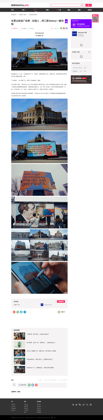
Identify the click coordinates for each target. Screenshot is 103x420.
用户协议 (39, 408)
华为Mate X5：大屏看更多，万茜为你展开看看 (40, 367)
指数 (69, 10)
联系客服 (39, 412)
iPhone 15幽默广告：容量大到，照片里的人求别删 (41, 351)
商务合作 (26, 408)
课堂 (79, 10)
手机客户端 (13, 408)
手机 (85, 71)
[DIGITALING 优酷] (91, 405)
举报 (52, 28)
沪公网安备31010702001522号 (43, 417)
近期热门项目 (23, 14)
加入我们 (13, 410)
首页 (12, 10)
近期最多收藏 (33, 14)
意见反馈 (39, 406)
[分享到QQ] (67, 28)
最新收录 (13, 14)
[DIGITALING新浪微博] (84, 405)
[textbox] (65, 5)
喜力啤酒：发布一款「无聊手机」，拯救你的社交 (41, 342)
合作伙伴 (13, 406)
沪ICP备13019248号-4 (30, 417)
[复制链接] (24, 312)
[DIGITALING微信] (80, 405)
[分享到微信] (61, 28)
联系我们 (26, 406)
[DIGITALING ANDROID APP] (73, 405)
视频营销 (75, 71)
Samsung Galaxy (77, 67)
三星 (85, 67)
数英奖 (90, 10)
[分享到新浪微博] (64, 28)
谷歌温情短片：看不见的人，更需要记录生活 (39, 359)
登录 (19, 385)
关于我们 (13, 404)
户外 (80, 71)
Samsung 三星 (82, 32)
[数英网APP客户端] (95, 18)
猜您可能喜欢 (76, 63)
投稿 (25, 412)
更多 (89, 52)
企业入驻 (26, 404)
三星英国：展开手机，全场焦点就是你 (38, 334)
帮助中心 (39, 404)
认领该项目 (61, 301)
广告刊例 (26, 410)
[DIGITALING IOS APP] (76, 405)
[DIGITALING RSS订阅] (87, 405)
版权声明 (39, 410)
